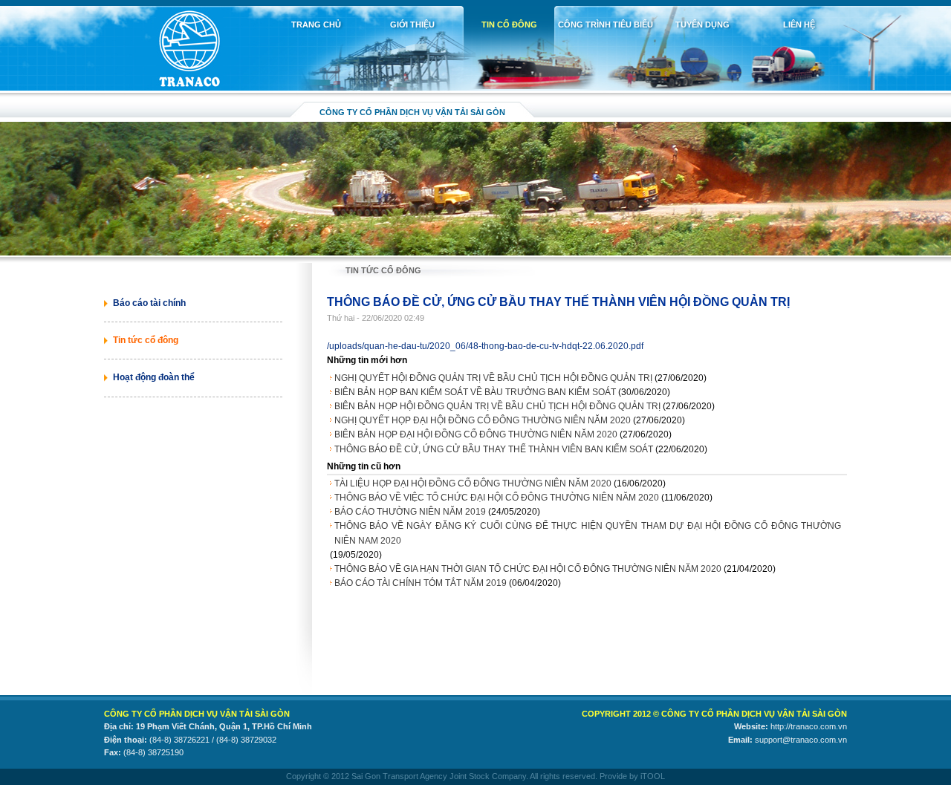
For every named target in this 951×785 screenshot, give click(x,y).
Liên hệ (799, 24)
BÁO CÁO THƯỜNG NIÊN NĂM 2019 (410, 511)
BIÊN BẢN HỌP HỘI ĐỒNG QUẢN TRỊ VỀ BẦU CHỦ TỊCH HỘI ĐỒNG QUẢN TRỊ (497, 406)
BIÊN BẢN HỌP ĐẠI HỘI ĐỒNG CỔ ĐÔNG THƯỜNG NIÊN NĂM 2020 (475, 434)
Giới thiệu (412, 24)
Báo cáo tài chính (149, 303)
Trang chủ (316, 24)
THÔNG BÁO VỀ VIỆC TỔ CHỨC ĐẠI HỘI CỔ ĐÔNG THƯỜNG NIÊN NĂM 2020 (496, 497)
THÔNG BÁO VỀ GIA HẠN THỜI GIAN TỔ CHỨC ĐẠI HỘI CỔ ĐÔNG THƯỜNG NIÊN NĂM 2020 (527, 569)
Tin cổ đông (509, 24)
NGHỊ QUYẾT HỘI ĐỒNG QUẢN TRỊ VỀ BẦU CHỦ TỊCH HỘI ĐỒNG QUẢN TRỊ (493, 378)
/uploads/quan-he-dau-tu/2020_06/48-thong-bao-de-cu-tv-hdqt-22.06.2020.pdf (485, 346)
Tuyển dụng (702, 24)
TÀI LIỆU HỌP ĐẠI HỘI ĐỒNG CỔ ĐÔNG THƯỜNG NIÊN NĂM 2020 (472, 483)
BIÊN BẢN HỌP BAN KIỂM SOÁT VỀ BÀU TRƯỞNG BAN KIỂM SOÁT (475, 392)
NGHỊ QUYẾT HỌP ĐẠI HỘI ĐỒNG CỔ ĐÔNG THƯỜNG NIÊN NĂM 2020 (482, 420)
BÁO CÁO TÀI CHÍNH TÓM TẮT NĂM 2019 (420, 583)
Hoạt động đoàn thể (154, 377)
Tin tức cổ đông (145, 340)
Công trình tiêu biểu (605, 24)
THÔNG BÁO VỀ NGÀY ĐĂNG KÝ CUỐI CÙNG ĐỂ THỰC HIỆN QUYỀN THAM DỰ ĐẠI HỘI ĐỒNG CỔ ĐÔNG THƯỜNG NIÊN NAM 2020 (587, 533)
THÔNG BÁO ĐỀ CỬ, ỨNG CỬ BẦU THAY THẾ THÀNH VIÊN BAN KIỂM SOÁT (493, 449)
